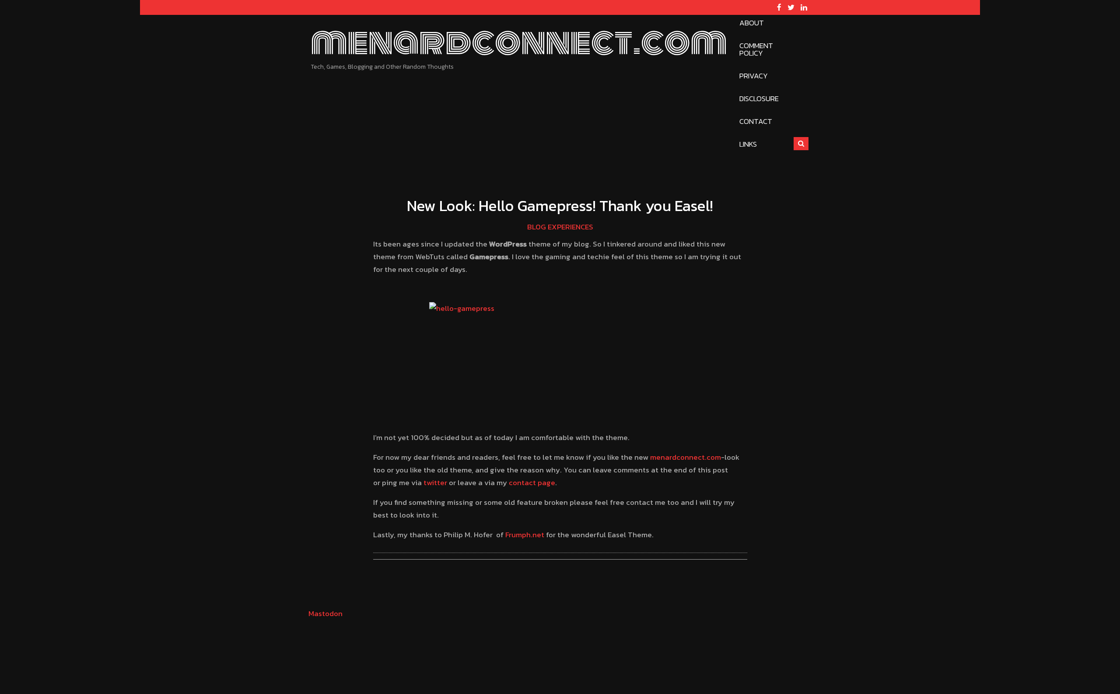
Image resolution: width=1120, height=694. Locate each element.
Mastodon (325, 613)
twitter (435, 482)
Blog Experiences (560, 227)
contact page (532, 482)
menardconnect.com (519, 42)
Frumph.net (524, 534)
